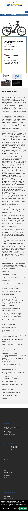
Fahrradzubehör (8, 472)
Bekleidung (7, 475)
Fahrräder (6, 15)
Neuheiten (6, 477)
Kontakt (6, 495)
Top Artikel (6, 459)
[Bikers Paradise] (14, 3)
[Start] (2, 15)
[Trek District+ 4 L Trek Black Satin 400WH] (14, 28)
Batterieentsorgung (8, 498)
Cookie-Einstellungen (7, 508)
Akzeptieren (24, 508)
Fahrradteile (7, 474)
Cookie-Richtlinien (10, 506)
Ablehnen (16, 508)
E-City (21, 15)
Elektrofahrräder (14, 15)
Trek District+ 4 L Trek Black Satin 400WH (13, 42)
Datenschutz (7, 496)
